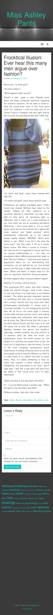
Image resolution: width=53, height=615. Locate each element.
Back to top (27, 609)
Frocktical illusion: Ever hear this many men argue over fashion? (25, 65)
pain (23, 503)
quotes (40, 503)
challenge (5, 490)
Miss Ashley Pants (26, 18)
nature (18, 503)
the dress (38, 399)
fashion (40, 489)
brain (40, 486)
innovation (27, 494)
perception (28, 399)
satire (45, 503)
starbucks (43, 507)
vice (18, 511)
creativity (14, 489)
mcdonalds (23, 498)
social (16, 508)
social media (22, 508)
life (44, 493)
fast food (47, 490)
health (19, 493)
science (6, 507)
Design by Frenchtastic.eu (29, 605)
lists (10, 497)
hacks (12, 493)
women (37, 511)
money (41, 498)
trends (11, 511)
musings (8, 502)
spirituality (31, 507)
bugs (45, 486)
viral (46, 399)
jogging (40, 494)
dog (35, 490)
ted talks (5, 511)
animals (32, 486)
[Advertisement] (12, 556)
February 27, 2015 (19, 78)
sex (13, 507)
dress (12, 399)
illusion (19, 399)
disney (22, 490)
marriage (16, 498)
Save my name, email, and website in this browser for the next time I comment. (23, 460)
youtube (46, 511)
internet (34, 494)
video (23, 511)
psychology (31, 503)
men (35, 498)
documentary (29, 490)
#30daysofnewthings (14, 486)
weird (31, 511)
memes (31, 498)
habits (5, 493)
